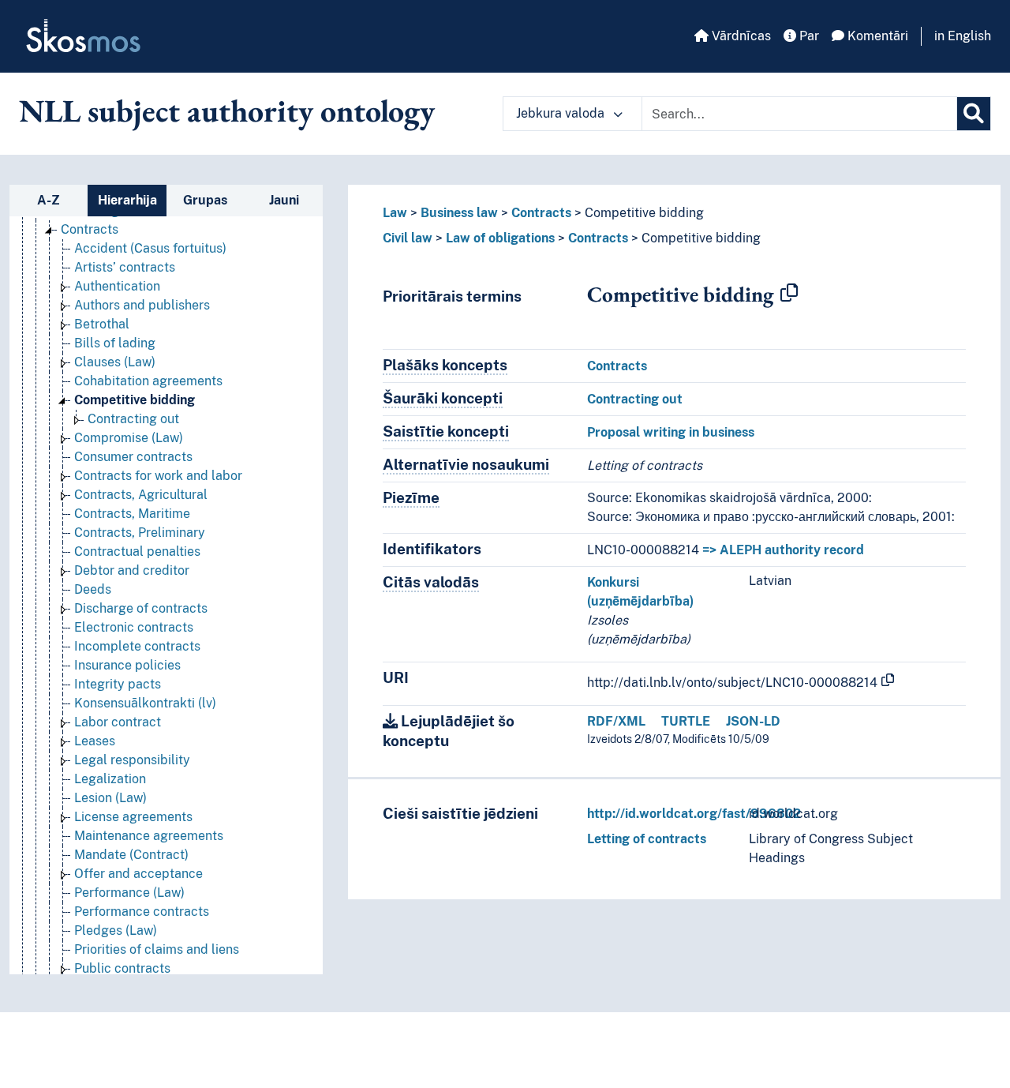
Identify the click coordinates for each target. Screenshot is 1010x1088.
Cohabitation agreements (148, 380)
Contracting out (133, 418)
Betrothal (101, 324)
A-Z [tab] (48, 200)
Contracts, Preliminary (139, 532)
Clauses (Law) (114, 362)
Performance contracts (141, 911)
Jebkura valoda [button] (562, 113)
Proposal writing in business (670, 432)
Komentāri (876, 35)
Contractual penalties (137, 551)
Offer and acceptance (138, 873)
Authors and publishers (142, 305)
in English (962, 35)
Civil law (407, 238)
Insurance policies (127, 665)
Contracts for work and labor (158, 475)
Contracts (89, 229)
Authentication (117, 286)
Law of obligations (500, 238)
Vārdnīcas (740, 35)
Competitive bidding (134, 399)
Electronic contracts (133, 627)
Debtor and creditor (131, 570)
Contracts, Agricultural (141, 494)
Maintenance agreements (148, 835)
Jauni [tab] (284, 200)
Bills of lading (114, 343)
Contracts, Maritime (132, 513)
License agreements (133, 816)
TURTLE (685, 721)
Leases (94, 740)
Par (807, 35)
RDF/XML (616, 721)
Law (395, 212)
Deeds (92, 589)
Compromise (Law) (128, 437)
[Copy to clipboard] (789, 294)
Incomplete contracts (137, 646)
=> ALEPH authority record (783, 549)
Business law (459, 212)
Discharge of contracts (141, 608)
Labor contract (117, 722)
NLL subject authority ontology (227, 110)
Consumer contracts (133, 456)
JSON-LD (753, 721)
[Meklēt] (973, 113)
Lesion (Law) (110, 797)
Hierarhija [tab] (127, 200)
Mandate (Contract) (131, 854)
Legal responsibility (132, 759)
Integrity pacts (117, 684)
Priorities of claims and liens (156, 949)
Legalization (110, 778)
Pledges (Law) (115, 930)
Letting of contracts (646, 838)
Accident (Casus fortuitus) (150, 248)
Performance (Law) (129, 892)
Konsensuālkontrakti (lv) (145, 703)
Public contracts (122, 968)
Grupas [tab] (205, 200)
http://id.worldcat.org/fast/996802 (694, 813)
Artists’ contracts (124, 267)
